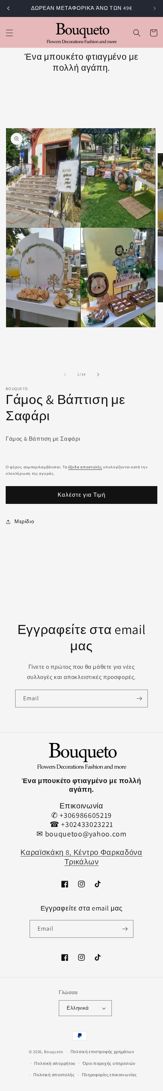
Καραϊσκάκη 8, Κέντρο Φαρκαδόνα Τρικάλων (81, 857)
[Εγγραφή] (139, 698)
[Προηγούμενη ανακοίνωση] (8, 8)
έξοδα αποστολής (85, 467)
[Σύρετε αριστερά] (64, 374)
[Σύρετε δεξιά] (98, 374)
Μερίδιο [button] (24, 521)
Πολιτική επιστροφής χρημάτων (103, 1051)
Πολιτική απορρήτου (54, 1063)
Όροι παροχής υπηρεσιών (109, 1063)
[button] (9, 33)
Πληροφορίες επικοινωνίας (109, 1074)
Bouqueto (53, 1051)
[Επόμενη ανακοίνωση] (154, 8)
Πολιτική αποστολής (54, 1074)
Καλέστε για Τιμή (81, 494)
